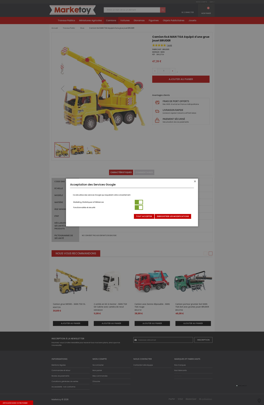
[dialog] (132, 202)
